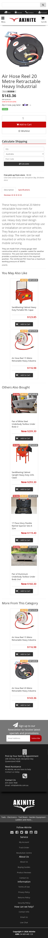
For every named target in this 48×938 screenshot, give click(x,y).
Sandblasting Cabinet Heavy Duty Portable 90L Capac (24, 308)
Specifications (24, 190)
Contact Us (24, 878)
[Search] (43, 5)
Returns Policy (24, 897)
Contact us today (12, 772)
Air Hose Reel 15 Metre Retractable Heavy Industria (24, 359)
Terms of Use (24, 887)
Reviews (7, 195)
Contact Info (24, 912)
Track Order (24, 847)
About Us (24, 862)
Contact (31, 12)
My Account (24, 842)
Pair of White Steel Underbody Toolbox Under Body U (23, 424)
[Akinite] (22, 19)
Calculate (25, 164)
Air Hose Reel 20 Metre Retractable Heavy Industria (24, 689)
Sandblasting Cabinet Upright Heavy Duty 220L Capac (23, 475)
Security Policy (24, 903)
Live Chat (24, 922)
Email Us (24, 917)
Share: (5, 91)
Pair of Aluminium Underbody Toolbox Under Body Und (23, 577)
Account (44, 12)
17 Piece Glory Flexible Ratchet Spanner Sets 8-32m (22, 526)
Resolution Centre (24, 853)
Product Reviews (24, 872)
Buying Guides (24, 867)
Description (9, 190)
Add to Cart (25, 124)
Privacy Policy (24, 892)
